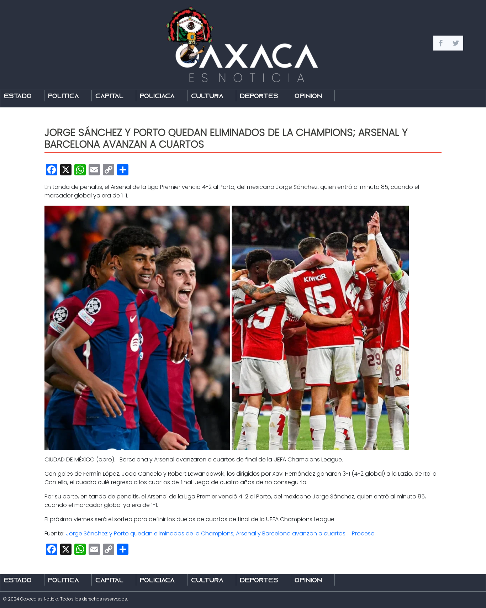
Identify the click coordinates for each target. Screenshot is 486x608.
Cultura (207, 96)
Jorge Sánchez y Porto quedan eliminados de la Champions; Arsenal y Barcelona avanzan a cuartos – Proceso (220, 533)
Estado (18, 96)
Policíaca (157, 96)
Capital (109, 96)
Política (63, 96)
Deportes (259, 96)
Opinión (308, 96)
